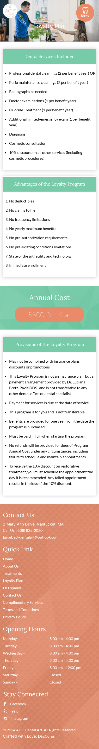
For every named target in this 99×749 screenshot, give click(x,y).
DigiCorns (46, 736)
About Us (11, 566)
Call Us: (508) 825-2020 (23, 530)
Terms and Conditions (21, 609)
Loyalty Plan (13, 580)
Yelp (15, 711)
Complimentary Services (23, 602)
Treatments (12, 573)
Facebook (17, 703)
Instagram (19, 718)
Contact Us (12, 595)
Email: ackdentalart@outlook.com (30, 537)
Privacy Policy (14, 616)
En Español (12, 587)
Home (8, 558)
